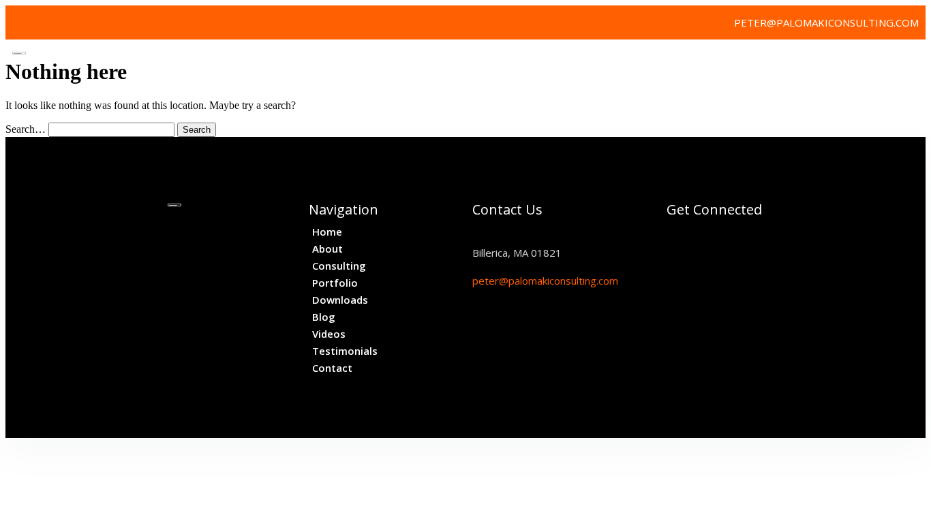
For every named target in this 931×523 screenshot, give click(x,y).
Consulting (525, 60)
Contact (885, 90)
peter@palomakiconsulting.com (545, 280)
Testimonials (873, 60)
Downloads (684, 60)
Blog (749, 60)
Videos (799, 60)
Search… (25, 129)
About (457, 60)
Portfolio (604, 60)
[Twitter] (22, 22)
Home (405, 60)
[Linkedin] (53, 22)
